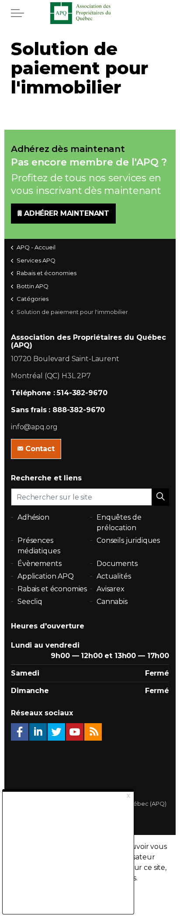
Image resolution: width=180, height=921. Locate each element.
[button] (160, 497)
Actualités (114, 576)
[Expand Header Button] (17, 13)
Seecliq (29, 601)
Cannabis (112, 601)
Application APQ (45, 576)
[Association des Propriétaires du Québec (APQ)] (90, 13)
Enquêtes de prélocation (119, 522)
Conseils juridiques (128, 540)
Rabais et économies (52, 589)
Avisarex (111, 589)
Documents (117, 563)
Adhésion (33, 517)
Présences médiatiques (38, 545)
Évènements (39, 563)
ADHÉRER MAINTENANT (66, 213)
